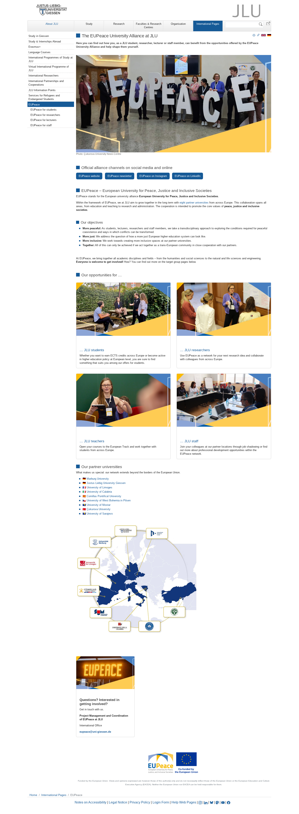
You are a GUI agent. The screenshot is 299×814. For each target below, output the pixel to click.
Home (33, 795)
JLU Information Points (42, 90)
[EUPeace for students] (123, 309)
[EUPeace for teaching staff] (123, 400)
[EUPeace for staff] (224, 400)
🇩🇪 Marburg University (96, 478)
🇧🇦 (84, 504)
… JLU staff (189, 441)
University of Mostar (98, 504)
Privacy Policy (140, 802)
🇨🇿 (84, 500)
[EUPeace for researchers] (224, 309)
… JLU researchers (195, 350)
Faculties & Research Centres (148, 25)
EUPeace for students (44, 109)
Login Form (161, 802)
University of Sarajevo (100, 513)
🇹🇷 (84, 509)
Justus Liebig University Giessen (106, 483)
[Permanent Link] (258, 35)
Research (118, 23)
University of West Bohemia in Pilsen (109, 500)
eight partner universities (194, 202)
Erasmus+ (34, 46)
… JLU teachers (92, 441)
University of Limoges (99, 487)
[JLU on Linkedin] (206, 802)
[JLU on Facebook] (228, 802)
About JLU (52, 23)
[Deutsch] (269, 35)
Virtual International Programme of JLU (48, 68)
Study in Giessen (38, 36)
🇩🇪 (85, 483)
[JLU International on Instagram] (201, 802)
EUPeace (34, 104)
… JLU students (92, 350)
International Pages (207, 23)
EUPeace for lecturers (44, 120)
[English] (263, 35)
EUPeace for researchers (45, 114)
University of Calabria (99, 491)
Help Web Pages (183, 802)
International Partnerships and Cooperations (46, 83)
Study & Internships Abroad (44, 41)
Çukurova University (98, 509)
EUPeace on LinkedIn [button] (187, 176)
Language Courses (39, 52)
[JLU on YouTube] (223, 802)
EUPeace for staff (41, 125)
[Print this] (254, 35)
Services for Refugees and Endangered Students (44, 97)
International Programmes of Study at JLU (50, 59)
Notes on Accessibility (91, 802)
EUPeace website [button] (89, 176)
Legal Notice (118, 802)
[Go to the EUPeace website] (173, 762)
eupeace (85, 731)
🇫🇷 (84, 487)
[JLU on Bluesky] (212, 802)
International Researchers (43, 75)
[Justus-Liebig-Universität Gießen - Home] (52, 10)
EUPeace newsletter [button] (120, 176)
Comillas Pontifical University (104, 496)
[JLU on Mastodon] (218, 802)
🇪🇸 (84, 496)
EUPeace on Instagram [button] (153, 176)
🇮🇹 (84, 491)
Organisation (178, 23)
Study (89, 23)
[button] (268, 23)
